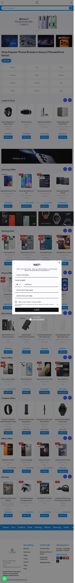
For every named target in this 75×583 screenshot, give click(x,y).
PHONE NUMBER (19, 280)
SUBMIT (37, 310)
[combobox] (18, 284)
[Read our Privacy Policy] (57, 305)
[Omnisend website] (37, 318)
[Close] (59, 263)
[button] (4, 578)
